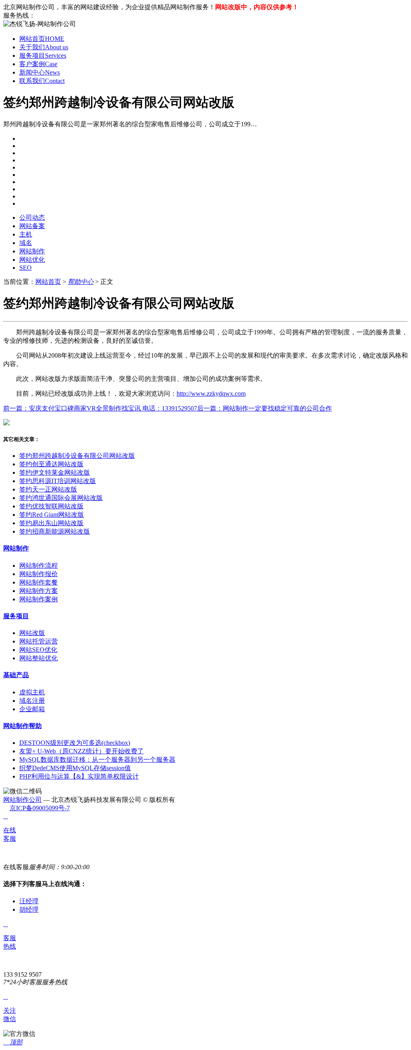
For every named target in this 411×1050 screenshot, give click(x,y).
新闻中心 (39, 72)
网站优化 (32, 259)
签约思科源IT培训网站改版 (57, 480)
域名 (25, 242)
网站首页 (41, 38)
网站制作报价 (38, 574)
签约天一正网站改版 (48, 489)
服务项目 (42, 55)
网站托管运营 (38, 641)
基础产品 (16, 675)
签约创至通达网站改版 (51, 464)
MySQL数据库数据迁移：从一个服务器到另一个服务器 (97, 759)
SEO (25, 267)
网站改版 (32, 632)
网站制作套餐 (38, 582)
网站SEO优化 (38, 649)
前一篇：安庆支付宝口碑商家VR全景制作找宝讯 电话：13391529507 (100, 408)
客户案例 (38, 64)
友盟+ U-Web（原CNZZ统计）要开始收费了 (81, 751)
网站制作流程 (38, 565)
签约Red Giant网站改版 (51, 514)
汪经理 (29, 901)
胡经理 (29, 909)
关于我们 (43, 47)
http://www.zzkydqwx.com (211, 393)
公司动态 (32, 217)
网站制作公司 (22, 799)
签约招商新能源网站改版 (54, 531)
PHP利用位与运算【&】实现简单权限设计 (79, 776)
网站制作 (32, 251)
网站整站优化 (38, 658)
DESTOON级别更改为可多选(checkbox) (74, 742)
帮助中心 (81, 281)
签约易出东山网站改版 (51, 523)
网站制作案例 (38, 599)
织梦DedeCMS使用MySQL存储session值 (75, 768)
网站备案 (32, 226)
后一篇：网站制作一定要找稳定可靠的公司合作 (264, 408)
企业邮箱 (32, 709)
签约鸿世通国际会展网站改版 (61, 497)
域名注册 (32, 700)
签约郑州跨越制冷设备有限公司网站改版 (77, 455)
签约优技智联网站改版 (51, 506)
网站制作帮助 (22, 725)
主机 (25, 234)
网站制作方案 (38, 590)
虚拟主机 (32, 692)
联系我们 (42, 80)
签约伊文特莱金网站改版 (54, 472)
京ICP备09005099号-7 (40, 808)
